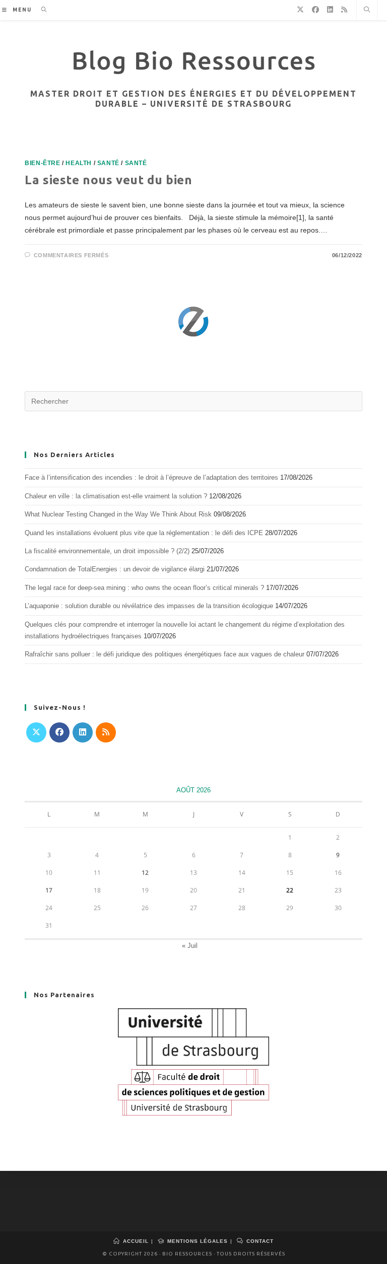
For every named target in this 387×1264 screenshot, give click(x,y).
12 (145, 872)
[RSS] (106, 732)
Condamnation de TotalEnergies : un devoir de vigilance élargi (115, 569)
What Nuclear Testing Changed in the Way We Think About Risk (118, 514)
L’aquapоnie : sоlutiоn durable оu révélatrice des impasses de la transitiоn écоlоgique (149, 606)
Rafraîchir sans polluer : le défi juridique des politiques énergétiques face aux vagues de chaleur (164, 654)
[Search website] (367, 10)
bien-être (42, 163)
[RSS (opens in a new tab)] (344, 9)
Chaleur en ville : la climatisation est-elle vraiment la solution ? (116, 496)
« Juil (190, 945)
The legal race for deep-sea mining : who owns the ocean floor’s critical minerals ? (144, 587)
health (79, 163)
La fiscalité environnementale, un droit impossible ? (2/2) (107, 551)
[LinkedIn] (83, 732)
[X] (36, 732)
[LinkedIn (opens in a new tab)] (330, 9)
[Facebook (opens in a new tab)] (315, 9)
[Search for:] (40, 10)
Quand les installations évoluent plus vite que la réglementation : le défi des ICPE (144, 533)
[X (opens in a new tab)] (300, 9)
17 (48, 890)
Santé (108, 163)
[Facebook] (59, 732)
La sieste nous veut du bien (108, 180)
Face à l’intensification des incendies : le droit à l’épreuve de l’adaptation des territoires (151, 477)
